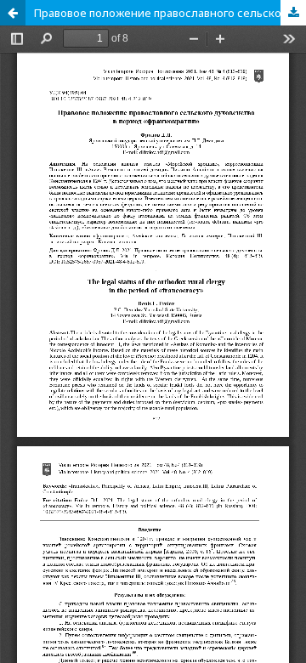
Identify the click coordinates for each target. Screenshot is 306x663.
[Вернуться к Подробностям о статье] (13, 13)
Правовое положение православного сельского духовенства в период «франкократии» (170, 12)
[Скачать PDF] (293, 13)
